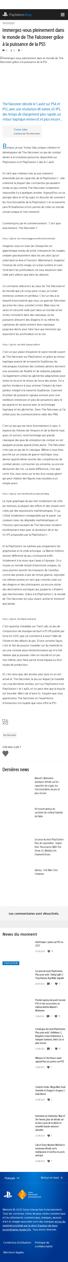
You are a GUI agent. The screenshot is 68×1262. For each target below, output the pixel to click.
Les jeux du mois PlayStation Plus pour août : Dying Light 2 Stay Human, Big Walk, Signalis (49, 974)
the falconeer (9, 735)
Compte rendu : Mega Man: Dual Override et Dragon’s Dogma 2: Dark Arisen (50, 1090)
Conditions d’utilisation (17, 1242)
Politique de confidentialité (43, 1244)
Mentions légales (13, 1252)
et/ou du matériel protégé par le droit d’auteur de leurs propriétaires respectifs (33, 1225)
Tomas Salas (21, 129)
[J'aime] (49, 951)
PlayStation (20, 14)
